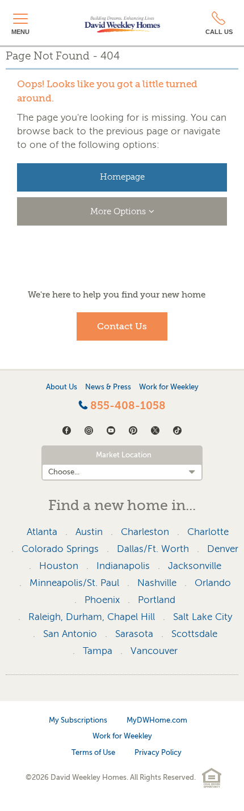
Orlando (213, 583)
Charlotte (208, 531)
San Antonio (70, 634)
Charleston (145, 531)
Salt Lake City (202, 617)
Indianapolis (123, 566)
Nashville (156, 583)
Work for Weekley (169, 387)
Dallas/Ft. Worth (153, 549)
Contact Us (122, 326)
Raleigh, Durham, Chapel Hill (91, 617)
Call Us (219, 31)
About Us (61, 387)
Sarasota (134, 634)
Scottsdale (194, 634)
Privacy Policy (158, 752)
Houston (58, 566)
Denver (222, 549)
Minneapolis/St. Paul (74, 583)
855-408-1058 (126, 405)
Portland (156, 600)
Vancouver (154, 651)
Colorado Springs (60, 549)
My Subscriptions (78, 720)
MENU (20, 31)
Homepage (122, 177)
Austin (89, 531)
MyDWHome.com (157, 720)
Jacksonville (194, 566)
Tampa (97, 651)
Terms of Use (93, 752)
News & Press (108, 387)
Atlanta (42, 531)
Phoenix (102, 600)
